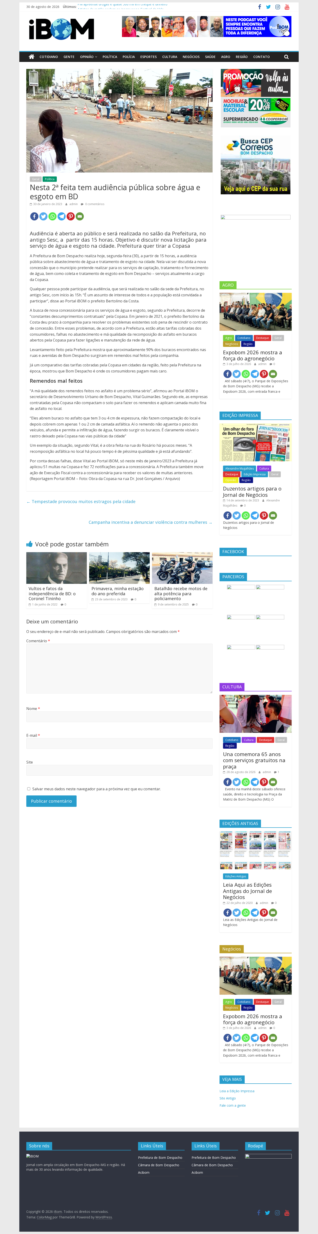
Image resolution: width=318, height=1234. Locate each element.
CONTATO (261, 56)
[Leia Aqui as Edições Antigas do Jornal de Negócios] (256, 834)
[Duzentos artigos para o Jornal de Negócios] (256, 426)
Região (242, 56)
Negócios (191, 56)
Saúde (210, 56)
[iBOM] (32, 1156)
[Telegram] (62, 216)
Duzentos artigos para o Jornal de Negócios (252, 491)
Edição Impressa (255, 474)
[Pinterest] (71, 216)
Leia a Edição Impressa (237, 1091)
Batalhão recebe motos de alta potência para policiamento (180, 593)
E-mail (33, 735)
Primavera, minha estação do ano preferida (117, 591)
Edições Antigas (235, 876)
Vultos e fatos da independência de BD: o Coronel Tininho (52, 593)
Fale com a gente (233, 1105)
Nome (33, 708)
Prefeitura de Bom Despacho (160, 1157)
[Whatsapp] (52, 216)
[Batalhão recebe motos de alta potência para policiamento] (182, 555)
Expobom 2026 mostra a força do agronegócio (252, 355)
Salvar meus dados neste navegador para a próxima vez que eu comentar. (96, 788)
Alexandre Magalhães (239, 468)
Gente (69, 56)
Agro (225, 56)
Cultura (169, 56)
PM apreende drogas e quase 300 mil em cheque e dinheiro (122, 6)
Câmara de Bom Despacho (158, 1165)
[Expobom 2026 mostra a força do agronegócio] (256, 295)
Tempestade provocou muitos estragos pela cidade (80, 501)
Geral (35, 179)
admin (73, 204)
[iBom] (31, 57)
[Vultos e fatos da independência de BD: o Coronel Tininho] (56, 555)
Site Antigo (228, 1098)
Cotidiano (49, 56)
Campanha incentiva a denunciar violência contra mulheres (151, 522)
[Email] (80, 216)
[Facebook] (34, 216)
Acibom (143, 1172)
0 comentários (94, 204)
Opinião (87, 56)
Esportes (148, 56)
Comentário (38, 640)
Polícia (129, 56)
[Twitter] (43, 216)
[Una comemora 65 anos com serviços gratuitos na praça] (256, 697)
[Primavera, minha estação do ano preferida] (119, 555)
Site (29, 762)
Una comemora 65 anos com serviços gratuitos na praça (254, 760)
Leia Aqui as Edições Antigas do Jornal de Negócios (247, 890)
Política (110, 56)
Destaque (262, 338)
